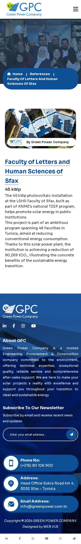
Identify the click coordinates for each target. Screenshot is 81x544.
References (40, 74)
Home (18, 74)
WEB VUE (50, 527)
